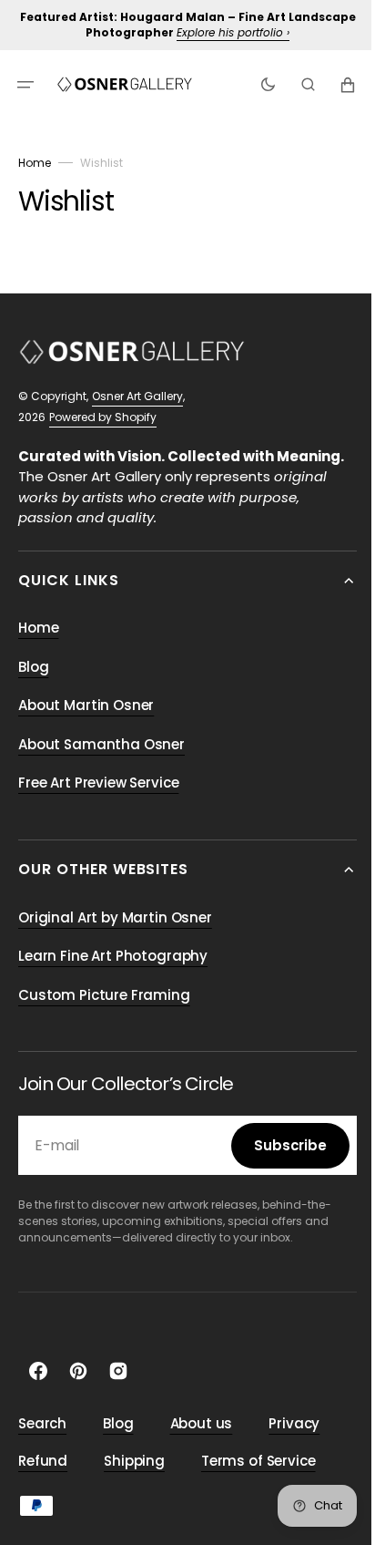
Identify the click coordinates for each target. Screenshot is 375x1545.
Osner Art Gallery (137, 396)
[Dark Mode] (254, 84)
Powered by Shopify (103, 417)
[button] (25, 84)
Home (34, 162)
